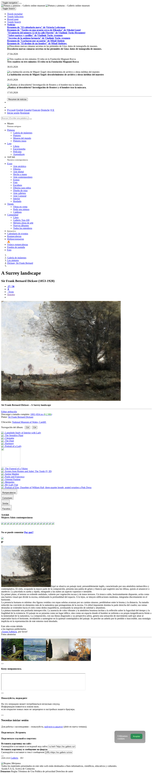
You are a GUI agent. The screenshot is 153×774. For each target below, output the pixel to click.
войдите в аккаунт (53, 726)
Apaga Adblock (9, 631)
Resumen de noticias (17, 99)
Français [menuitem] (36, 110)
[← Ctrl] (11, 446)
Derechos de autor (64, 771)
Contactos (30, 768)
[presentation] (79, 297)
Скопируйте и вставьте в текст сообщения (22, 752)
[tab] (10, 286)
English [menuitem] (19, 110)
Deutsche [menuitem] (45, 110)
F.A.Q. (11, 768)
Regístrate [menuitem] (25, 113)
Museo (14, 124)
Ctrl (27, 427)
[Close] (30, 118)
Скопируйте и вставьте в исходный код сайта (24, 746)
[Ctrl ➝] (14, 468)
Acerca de (20, 768)
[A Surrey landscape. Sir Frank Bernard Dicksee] (61, 400)
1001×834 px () (41, 414)
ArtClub (17, 158)
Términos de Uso (26, 771)
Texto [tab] (11, 292)
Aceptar (136, 736)
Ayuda (4, 768)
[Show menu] (20, 3)
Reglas (14, 771)
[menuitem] (52, 110)
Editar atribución (9, 411)
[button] (15, 14)
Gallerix (14, 758)
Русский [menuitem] (11, 110)
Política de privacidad (45, 771)
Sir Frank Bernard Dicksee (20, 417)
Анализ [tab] (11, 294)
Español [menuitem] (28, 110)
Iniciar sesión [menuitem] (13, 113)
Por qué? (28, 532)
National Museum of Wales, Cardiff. (29, 422)
